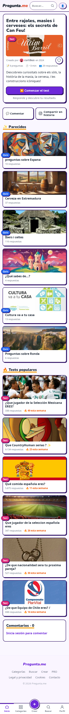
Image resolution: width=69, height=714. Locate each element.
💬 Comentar (15, 113)
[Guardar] (59, 60)
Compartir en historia (53, 113)
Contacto (54, 677)
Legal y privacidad (20, 677)
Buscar (33, 671)
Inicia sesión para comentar (26, 633)
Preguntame (34, 664)
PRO (54, 671)
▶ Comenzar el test (34, 91)
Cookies (40, 677)
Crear (44, 671)
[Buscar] (52, 5)
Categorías (18, 671)
